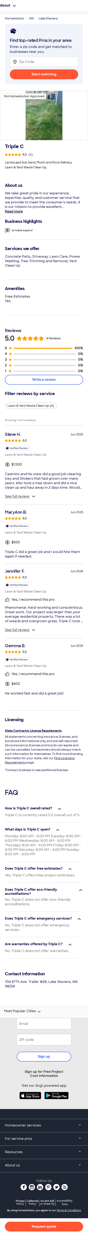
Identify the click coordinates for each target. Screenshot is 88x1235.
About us (12, 1165)
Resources (14, 1152)
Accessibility (64, 1202)
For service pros (18, 1138)
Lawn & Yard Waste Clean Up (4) (31, 406)
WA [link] (31, 18)
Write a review (44, 379)
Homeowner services (23, 1125)
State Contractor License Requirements (33, 731)
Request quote (44, 1226)
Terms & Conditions (68, 1210)
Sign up (44, 1056)
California (32, 1202)
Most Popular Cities (20, 1011)
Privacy (20, 1202)
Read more (14, 211)
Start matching (44, 74)
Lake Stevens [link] (48, 18)
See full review (17, 496)
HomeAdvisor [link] (14, 18)
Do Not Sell (47, 1202)
